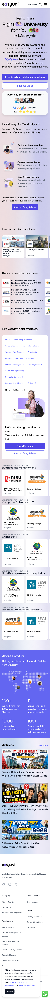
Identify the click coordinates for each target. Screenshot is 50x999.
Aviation (8, 358)
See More (43, 745)
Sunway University (35, 250)
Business (19, 358)
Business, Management (14, 364)
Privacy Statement (34, 917)
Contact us (7, 907)
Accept (10, 991)
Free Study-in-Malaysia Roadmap (25, 77)
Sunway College (34, 489)
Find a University (25, 446)
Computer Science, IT (14, 377)
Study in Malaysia (9, 955)
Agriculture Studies (31, 346)
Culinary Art (32, 383)
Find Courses (25, 85)
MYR (32, 4)
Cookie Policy (14, 982)
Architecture (33, 352)
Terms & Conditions (26, 985)
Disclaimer (31, 927)
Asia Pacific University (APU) (11, 524)
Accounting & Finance (23, 339)
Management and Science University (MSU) (12, 251)
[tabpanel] (25, 62)
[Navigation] (46, 4)
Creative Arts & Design (14, 383)
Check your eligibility (10, 960)
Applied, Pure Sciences (14, 352)
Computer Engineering (14, 371)
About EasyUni (8, 902)
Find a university (9, 927)
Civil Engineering (35, 364)
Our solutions (32, 902)
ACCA (7, 339)
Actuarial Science (12, 346)
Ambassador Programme (12, 913)
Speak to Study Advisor (25, 207)
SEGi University (11, 559)
